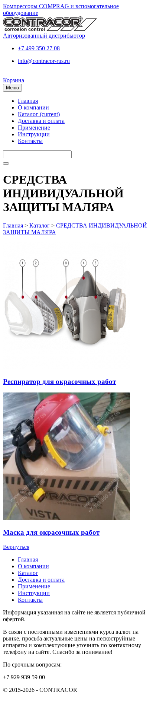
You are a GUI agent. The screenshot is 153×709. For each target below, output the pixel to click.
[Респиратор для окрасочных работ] (66, 367)
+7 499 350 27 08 (39, 48)
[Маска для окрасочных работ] (66, 518)
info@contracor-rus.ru (44, 61)
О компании (33, 107)
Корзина (13, 80)
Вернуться (16, 547)
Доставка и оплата (41, 121)
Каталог (39, 114)
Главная (28, 101)
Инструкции (34, 134)
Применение (34, 127)
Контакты (30, 141)
